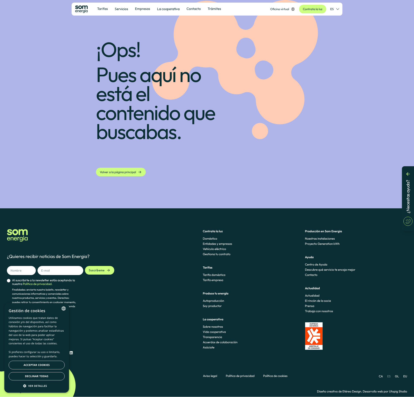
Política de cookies (275, 376)
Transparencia (212, 337)
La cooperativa (168, 9)
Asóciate (208, 347)
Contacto (311, 275)
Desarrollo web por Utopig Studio (385, 391)
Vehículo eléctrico (214, 249)
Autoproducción (213, 301)
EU (405, 376)
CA (381, 376)
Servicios (121, 9)
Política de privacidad (240, 376)
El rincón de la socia (318, 301)
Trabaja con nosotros (319, 311)
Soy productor (212, 306)
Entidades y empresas (217, 244)
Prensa (309, 306)
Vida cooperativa (214, 332)
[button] (37, 385)
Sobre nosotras (213, 327)
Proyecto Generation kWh (322, 244)
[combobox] (63, 308)
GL (397, 376)
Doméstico (210, 238)
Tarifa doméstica (214, 275)
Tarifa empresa (213, 280)
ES (332, 9)
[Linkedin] (71, 353)
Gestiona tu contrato (216, 254)
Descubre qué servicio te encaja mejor (330, 270)
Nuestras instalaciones (320, 238)
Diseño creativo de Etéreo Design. (340, 391)
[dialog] (36, 348)
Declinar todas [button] (36, 376)
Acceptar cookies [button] (37, 365)
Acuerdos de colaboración (220, 342)
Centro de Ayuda (316, 264)
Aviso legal (210, 376)
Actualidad (312, 295)
